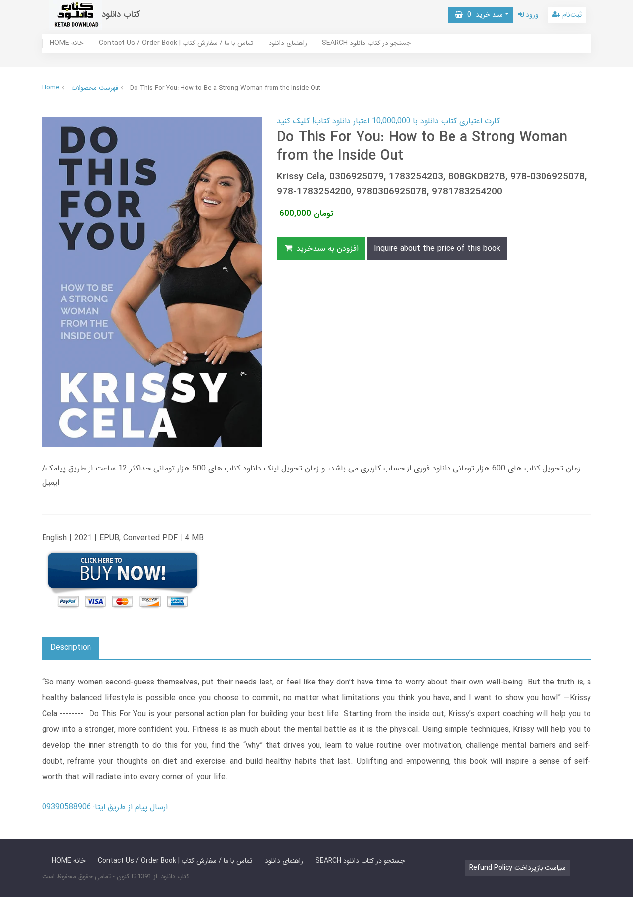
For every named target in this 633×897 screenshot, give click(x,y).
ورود (531, 14)
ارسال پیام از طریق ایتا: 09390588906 (105, 807)
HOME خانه (67, 43)
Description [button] (70, 647)
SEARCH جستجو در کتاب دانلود (366, 43)
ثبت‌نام (571, 14)
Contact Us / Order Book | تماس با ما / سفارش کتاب (176, 43)
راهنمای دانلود (288, 43)
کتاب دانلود (121, 14)
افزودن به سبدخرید (326, 248)
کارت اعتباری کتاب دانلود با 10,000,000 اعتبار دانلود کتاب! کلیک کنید (388, 121)
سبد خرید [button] (483, 14)
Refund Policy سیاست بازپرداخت (517, 867)
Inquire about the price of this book (437, 248)
